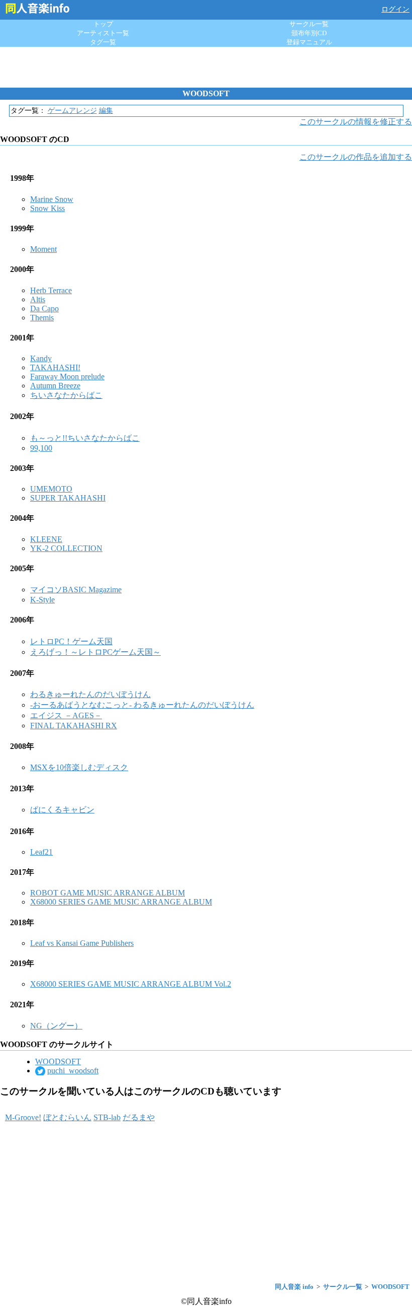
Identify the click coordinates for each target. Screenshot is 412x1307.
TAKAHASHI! (55, 367)
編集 (106, 110)
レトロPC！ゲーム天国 (71, 641)
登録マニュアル (309, 42)
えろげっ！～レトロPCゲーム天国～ (95, 652)
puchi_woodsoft (72, 1070)
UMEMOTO (51, 489)
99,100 (41, 448)
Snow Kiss (47, 208)
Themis (42, 317)
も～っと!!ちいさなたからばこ (85, 438)
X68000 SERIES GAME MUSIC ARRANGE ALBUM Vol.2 (130, 984)
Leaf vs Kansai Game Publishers (82, 943)
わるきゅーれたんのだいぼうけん (90, 694)
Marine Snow (51, 199)
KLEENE (46, 539)
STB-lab (107, 1117)
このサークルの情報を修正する (355, 121)
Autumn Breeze (55, 385)
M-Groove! (23, 1117)
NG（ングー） (56, 1025)
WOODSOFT (58, 1061)
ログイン (395, 9)
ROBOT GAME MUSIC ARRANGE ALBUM (107, 892)
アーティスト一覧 (103, 33)
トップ (103, 24)
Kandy (41, 358)
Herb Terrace (51, 290)
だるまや (139, 1117)
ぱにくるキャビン (62, 809)
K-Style (42, 599)
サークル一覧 (309, 24)
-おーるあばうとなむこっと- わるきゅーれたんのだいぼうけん (142, 705)
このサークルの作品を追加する (355, 157)
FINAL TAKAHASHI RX (73, 725)
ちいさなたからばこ (66, 395)
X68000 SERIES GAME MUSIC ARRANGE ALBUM (121, 902)
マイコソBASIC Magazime (76, 589)
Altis (37, 299)
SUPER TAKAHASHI (68, 498)
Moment (43, 249)
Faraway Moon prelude (67, 376)
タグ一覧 (103, 42)
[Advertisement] (206, 67)
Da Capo (44, 308)
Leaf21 (41, 852)
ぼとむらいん (67, 1117)
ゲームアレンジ (72, 110)
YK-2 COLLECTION (66, 548)
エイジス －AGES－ (66, 715)
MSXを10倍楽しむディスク (79, 767)
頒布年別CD (309, 33)
